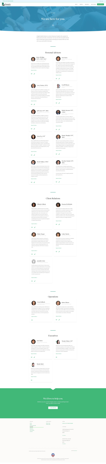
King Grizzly (75, 450)
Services (81, 4)
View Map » (64, 435)
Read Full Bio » (34, 70)
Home (31, 423)
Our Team (31, 426)
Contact (31, 431)
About (76, 4)
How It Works (93, 4)
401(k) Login (48, 424)
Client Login (48, 423)
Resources (87, 4)
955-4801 (65, 423)
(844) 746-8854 (70, 423)
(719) (63, 423)
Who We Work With (33, 425)
